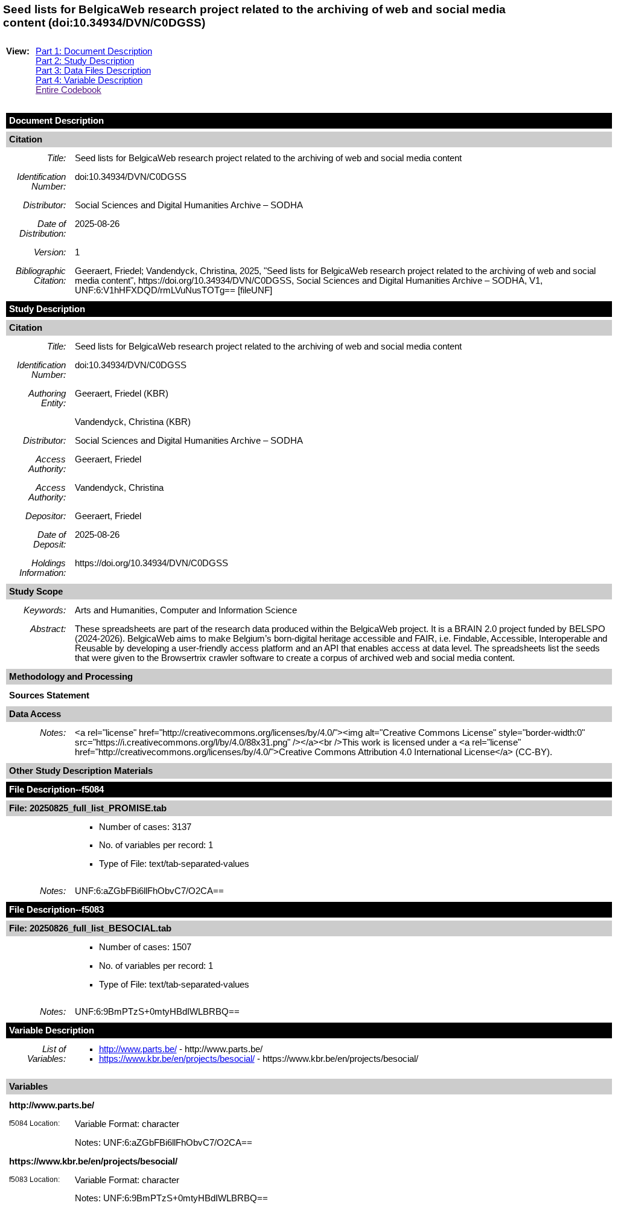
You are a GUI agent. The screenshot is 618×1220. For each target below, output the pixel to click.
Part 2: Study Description (85, 61)
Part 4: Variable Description (89, 80)
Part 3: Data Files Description (93, 70)
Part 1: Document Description (94, 51)
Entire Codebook (68, 90)
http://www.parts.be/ (138, 1049)
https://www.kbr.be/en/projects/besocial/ (177, 1059)
